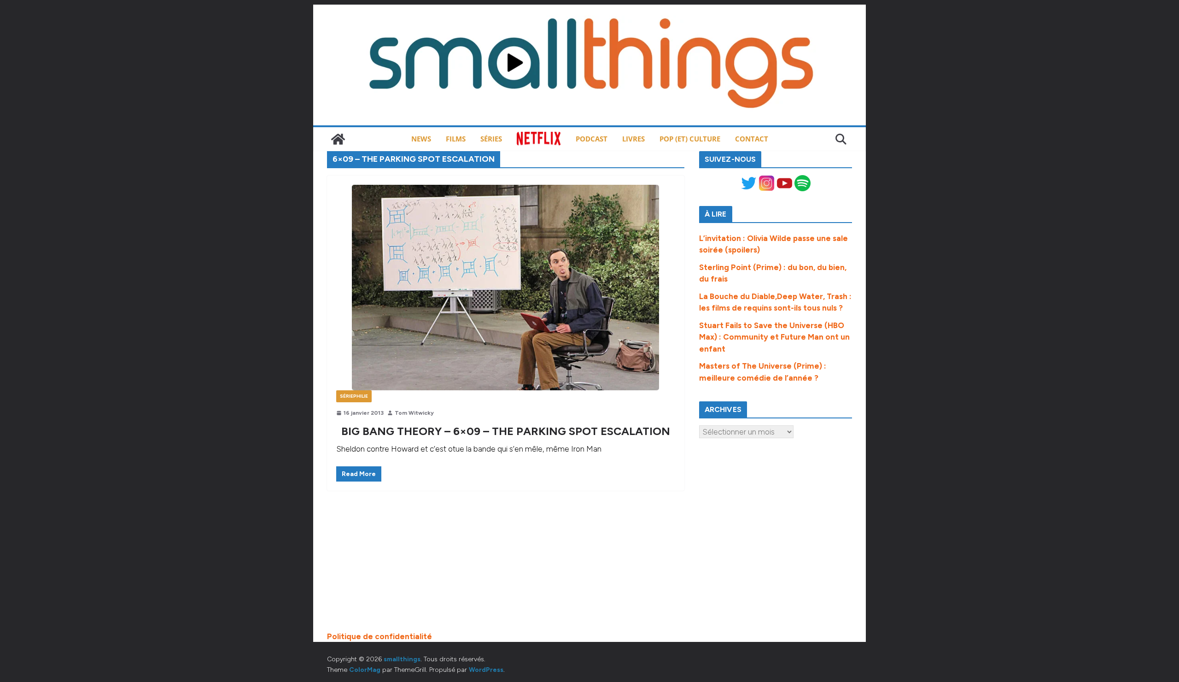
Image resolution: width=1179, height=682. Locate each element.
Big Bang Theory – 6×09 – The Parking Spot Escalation (505, 431)
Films (456, 138)
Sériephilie (354, 396)
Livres (633, 138)
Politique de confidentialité (379, 636)
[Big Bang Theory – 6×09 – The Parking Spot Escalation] (505, 287)
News (421, 138)
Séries (491, 138)
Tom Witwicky (414, 413)
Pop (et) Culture (690, 138)
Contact (751, 138)
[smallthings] (338, 139)
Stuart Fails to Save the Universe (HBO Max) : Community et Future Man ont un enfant (774, 337)
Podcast (591, 138)
